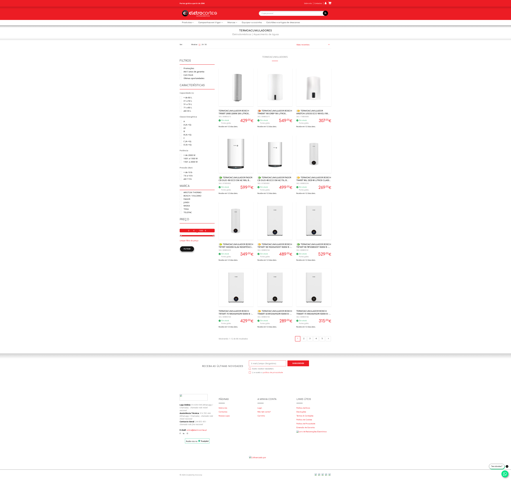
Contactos (318, 3)
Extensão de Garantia (305, 428)
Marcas (231, 22)
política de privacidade (273, 372)
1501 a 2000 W (191, 161)
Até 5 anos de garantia (194, 71)
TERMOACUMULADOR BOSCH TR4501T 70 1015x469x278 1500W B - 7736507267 (312, 314)
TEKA (186, 209)
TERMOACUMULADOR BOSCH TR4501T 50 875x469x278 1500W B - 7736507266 (274, 314)
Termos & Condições (304, 416)
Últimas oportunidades (194, 78)
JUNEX (186, 202)
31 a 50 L (188, 100)
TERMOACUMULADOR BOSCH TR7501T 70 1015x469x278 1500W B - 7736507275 (235, 314)
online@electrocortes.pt (197, 430)
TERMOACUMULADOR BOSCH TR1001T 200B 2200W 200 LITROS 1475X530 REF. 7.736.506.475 (234, 113)
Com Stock (188, 75)
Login (259, 408)
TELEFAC (188, 212)
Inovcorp (198, 475)
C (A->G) (187, 141)
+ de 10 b (188, 172)
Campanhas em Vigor (210, 22)
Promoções (189, 68)
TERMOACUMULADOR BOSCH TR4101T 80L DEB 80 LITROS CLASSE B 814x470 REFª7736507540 (313, 180)
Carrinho (261, 416)
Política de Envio (303, 408)
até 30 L (187, 110)
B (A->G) (187, 134)
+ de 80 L (188, 97)
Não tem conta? (264, 412)
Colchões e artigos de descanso (283, 22)
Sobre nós (308, 3)
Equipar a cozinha (252, 22)
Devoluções (301, 412)
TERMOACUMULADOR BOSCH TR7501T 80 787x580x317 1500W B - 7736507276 (313, 247)
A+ (185, 128)
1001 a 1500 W (191, 158)
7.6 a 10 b (188, 175)
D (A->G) (187, 144)
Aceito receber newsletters (262, 369)
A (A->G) (187, 124)
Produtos (187, 22)
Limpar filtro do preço (189, 240)
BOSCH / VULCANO (192, 195)
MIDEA (187, 205)
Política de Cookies (304, 420)
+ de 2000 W (189, 155)
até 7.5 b (188, 179)
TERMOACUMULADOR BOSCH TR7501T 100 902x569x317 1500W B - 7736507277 (274, 247)
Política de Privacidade (305, 424)
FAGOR (187, 199)
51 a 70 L (188, 104)
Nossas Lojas (224, 416)
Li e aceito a (267, 372)
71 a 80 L (188, 107)
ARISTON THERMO (192, 192)
